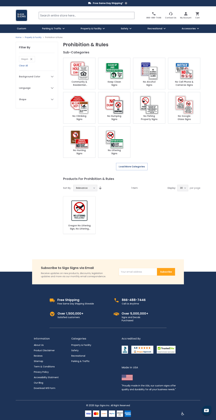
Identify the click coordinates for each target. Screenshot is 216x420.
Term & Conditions (44, 366)
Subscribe (166, 271)
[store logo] (21, 15)
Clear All (23, 65)
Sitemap (38, 361)
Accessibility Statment (46, 377)
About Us (39, 345)
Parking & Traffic (80, 361)
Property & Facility (33, 37)
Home (18, 37)
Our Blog (38, 382)
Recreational (78, 355)
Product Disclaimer (44, 350)
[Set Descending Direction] (99, 188)
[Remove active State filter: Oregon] (30, 59)
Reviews (38, 355)
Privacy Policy (41, 372)
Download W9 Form (44, 388)
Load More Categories (132, 166)
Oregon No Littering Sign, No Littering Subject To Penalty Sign (79, 227)
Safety (75, 350)
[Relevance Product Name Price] (85, 188)
